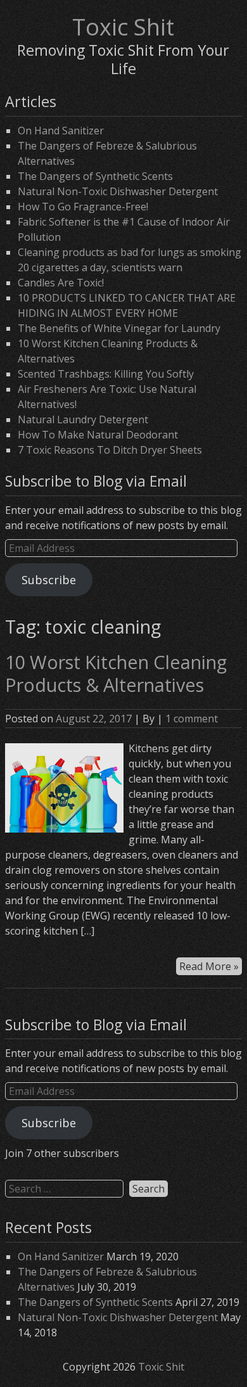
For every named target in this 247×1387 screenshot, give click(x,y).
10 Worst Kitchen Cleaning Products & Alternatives (116, 673)
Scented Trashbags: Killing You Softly (106, 374)
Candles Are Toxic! (61, 283)
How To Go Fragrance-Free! (83, 207)
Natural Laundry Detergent (83, 419)
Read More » (209, 966)
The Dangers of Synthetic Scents (95, 176)
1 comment (191, 718)
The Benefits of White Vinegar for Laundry (119, 328)
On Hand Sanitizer (61, 130)
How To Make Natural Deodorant (98, 435)
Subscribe (49, 579)
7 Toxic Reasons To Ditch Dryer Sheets (110, 450)
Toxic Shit (123, 26)
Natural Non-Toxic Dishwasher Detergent (118, 191)
